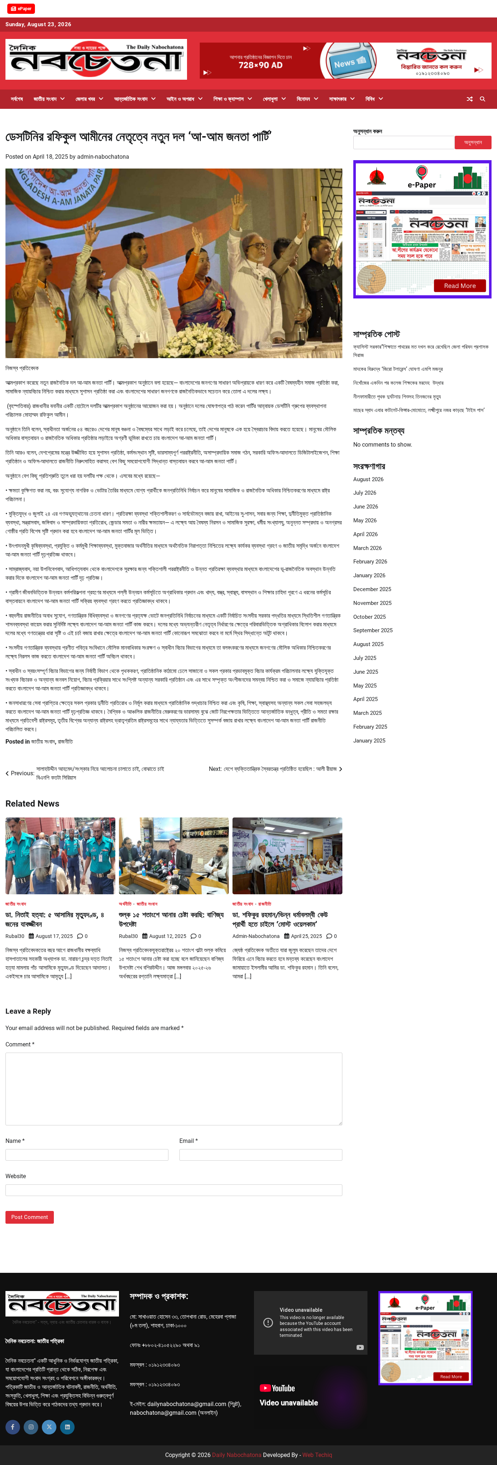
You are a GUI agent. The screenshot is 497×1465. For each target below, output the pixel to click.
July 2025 (364, 658)
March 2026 (367, 548)
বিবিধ (370, 99)
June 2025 (365, 672)
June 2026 (365, 506)
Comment (20, 1044)
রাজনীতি (65, 741)
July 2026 (364, 493)
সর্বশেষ (17, 99)
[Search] (482, 99)
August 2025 (368, 644)
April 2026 (365, 534)
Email (188, 1140)
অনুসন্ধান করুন (367, 131)
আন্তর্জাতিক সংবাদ (130, 99)
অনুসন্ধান (473, 142)
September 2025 (373, 630)
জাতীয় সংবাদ (45, 99)
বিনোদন (303, 99)
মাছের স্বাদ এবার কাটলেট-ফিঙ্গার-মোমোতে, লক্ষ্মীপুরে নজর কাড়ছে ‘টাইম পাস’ (419, 410)
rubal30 (14, 936)
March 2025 (367, 713)
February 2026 (370, 561)
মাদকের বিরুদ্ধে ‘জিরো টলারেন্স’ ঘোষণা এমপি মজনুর (398, 369)
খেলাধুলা (270, 99)
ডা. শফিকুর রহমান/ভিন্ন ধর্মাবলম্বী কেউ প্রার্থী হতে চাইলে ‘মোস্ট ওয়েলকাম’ (280, 919)
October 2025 (369, 617)
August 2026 (368, 479)
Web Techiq (317, 1455)
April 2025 (365, 699)
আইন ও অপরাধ (180, 99)
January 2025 (369, 740)
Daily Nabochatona (237, 1455)
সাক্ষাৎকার (337, 99)
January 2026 (369, 575)
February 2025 (370, 727)
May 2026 (365, 520)
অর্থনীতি (125, 904)
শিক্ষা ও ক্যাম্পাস (229, 99)
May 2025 (365, 685)
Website (15, 1176)
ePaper (24, 8)
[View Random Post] (469, 99)
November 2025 (372, 603)
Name (15, 1140)
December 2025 (372, 589)
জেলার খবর (85, 99)
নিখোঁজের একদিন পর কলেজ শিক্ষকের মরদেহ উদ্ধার (398, 383)
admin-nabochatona (103, 156)
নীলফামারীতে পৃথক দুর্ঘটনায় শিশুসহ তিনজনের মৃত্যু (397, 396)
